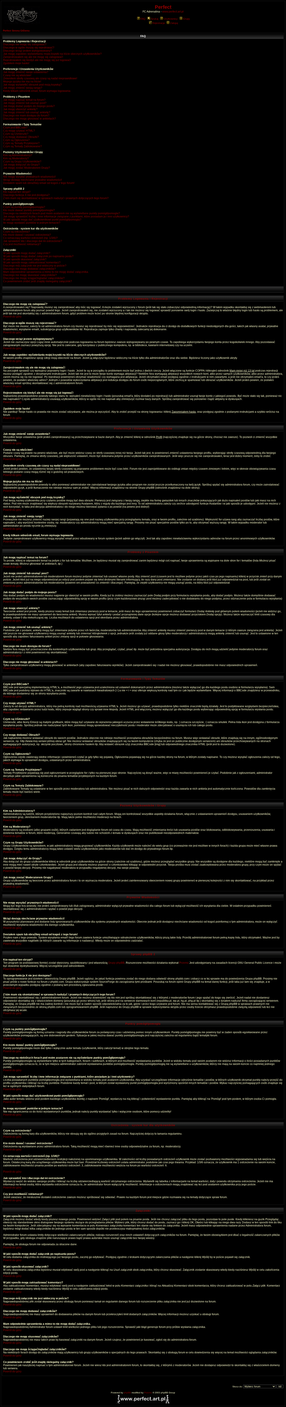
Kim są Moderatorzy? (16, 158)
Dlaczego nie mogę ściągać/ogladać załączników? (34, 278)
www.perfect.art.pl (173, 11)
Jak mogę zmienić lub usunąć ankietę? (26, 112)
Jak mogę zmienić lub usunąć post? (24, 103)
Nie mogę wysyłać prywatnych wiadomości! (29, 176)
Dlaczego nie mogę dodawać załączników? (29, 268)
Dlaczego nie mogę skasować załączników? (30, 275)
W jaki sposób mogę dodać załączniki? (26, 253)
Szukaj (154, 18)
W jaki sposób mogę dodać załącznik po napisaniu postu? (38, 256)
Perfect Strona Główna (16, 30)
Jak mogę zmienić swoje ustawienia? (25, 72)
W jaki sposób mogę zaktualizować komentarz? (32, 262)
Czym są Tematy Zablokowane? (22, 146)
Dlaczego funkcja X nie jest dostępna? (26, 195)
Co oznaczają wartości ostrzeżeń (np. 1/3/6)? (30, 238)
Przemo (184, 962)
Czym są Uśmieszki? (15, 133)
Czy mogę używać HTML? (19, 130)
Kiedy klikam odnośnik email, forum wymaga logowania (36, 91)
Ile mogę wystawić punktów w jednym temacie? (31, 222)
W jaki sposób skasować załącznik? (24, 259)
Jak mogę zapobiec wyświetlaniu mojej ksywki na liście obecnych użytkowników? (52, 53)
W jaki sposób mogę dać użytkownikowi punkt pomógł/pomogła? (42, 219)
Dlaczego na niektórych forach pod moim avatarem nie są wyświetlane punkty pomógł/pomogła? (61, 213)
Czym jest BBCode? (15, 127)
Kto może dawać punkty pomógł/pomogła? (29, 210)
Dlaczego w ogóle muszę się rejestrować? (28, 47)
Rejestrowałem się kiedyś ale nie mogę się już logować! (37, 60)
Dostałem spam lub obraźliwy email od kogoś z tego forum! (38, 183)
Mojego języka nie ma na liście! (22, 81)
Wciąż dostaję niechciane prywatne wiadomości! (32, 179)
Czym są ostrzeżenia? (16, 231)
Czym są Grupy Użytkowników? (22, 161)
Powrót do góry (12, 316)
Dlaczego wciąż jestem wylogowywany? (27, 50)
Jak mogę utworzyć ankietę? (20, 109)
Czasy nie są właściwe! (17, 75)
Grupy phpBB (116, 962)
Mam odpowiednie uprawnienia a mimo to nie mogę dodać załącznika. (46, 271)
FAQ (143, 18)
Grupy (186, 18)
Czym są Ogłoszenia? (16, 140)
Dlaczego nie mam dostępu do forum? (26, 115)
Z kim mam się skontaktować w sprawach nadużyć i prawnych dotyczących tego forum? (56, 198)
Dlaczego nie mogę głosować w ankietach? (29, 118)
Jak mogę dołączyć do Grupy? (21, 164)
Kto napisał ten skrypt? (17, 191)
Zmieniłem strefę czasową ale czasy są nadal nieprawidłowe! (40, 78)
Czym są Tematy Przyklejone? (21, 143)
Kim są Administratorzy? (17, 155)
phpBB (127, 1392)
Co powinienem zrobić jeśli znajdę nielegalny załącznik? (37, 281)
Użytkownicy (171, 18)
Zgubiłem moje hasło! (16, 63)
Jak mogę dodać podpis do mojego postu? (29, 106)
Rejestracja (158, 23)
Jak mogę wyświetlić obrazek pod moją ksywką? (32, 84)
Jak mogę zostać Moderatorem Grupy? (26, 167)
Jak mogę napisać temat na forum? (24, 99)
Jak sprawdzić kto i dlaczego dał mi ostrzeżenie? (32, 241)
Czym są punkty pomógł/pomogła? (24, 207)
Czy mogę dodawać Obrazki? (21, 137)
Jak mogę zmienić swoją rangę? (22, 87)
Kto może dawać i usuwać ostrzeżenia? (27, 234)
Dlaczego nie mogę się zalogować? (24, 44)
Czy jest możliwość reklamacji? (22, 244)
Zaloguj (174, 23)
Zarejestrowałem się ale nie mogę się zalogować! (33, 57)
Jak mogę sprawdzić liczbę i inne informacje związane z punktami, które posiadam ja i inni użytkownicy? (66, 216)
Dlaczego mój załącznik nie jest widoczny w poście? (34, 265)
